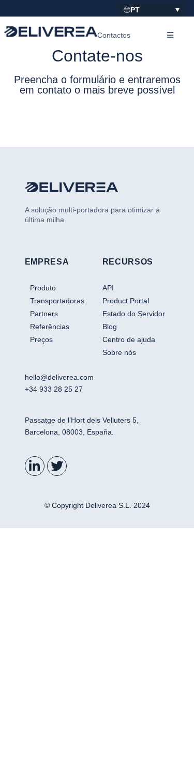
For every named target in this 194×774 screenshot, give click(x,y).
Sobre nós (119, 352)
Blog (109, 326)
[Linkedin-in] (34, 466)
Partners (44, 313)
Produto (43, 288)
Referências (49, 326)
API (108, 288)
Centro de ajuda (128, 339)
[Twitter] (57, 466)
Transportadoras (57, 301)
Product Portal (125, 301)
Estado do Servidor (133, 313)
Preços (41, 339)
